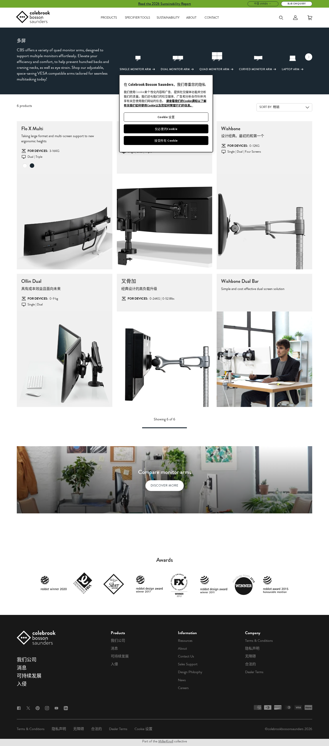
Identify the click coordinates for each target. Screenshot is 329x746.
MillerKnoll (165, 741)
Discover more (164, 485)
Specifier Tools (137, 17)
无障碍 (250, 656)
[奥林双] (64, 359)
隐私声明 (252, 648)
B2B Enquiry (297, 3)
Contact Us (186, 656)
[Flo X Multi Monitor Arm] (64, 221)
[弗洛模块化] (164, 221)
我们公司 (26, 659)
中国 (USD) (261, 3)
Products (109, 17)
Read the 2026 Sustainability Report (164, 3)
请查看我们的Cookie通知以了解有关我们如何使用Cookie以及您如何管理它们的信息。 (165, 103)
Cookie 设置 (143, 729)
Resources (185, 640)
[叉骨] (264, 221)
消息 (22, 667)
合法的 (250, 664)
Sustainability (168, 17)
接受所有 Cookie (166, 140)
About (191, 17)
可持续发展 (29, 675)
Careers (183, 687)
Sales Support (187, 664)
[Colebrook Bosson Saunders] (33, 18)
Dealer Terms (254, 672)
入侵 (22, 684)
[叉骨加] (164, 359)
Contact (212, 17)
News (182, 680)
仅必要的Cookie (166, 129)
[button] (124, 61)
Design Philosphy (190, 672)
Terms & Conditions (259, 640)
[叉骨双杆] (264, 359)
